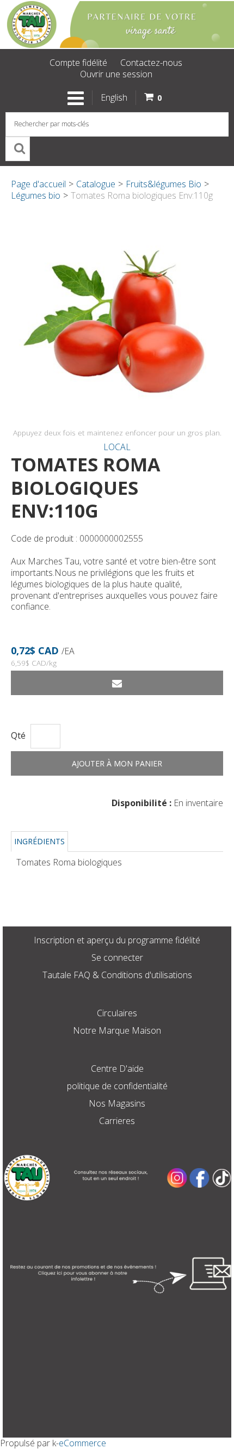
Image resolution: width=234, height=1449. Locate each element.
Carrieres (117, 1121)
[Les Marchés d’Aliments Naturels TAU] (117, 24)
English (114, 97)
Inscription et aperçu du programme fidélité (117, 940)
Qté (18, 735)
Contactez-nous (151, 63)
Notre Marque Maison (117, 1030)
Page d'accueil (38, 184)
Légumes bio (35, 195)
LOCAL (117, 447)
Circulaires (117, 1013)
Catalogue (95, 184)
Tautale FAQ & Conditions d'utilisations (117, 975)
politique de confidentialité (117, 1086)
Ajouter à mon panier (117, 763)
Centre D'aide (117, 1069)
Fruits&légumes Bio (163, 184)
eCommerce (82, 1443)
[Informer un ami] (117, 683)
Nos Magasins (117, 1103)
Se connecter (117, 957)
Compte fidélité (78, 63)
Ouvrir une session (116, 74)
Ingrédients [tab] (39, 841)
